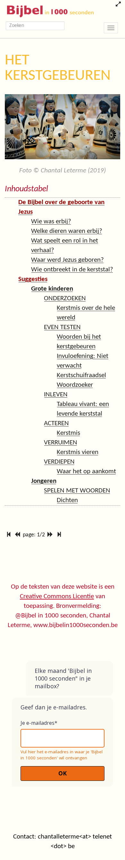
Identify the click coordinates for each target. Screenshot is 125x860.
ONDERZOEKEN (65, 298)
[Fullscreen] (118, 5)
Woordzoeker (75, 385)
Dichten (67, 500)
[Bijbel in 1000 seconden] (48, 10)
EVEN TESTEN (62, 327)
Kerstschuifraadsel (81, 375)
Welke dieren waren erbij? (66, 231)
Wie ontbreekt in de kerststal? (72, 269)
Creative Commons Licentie (57, 596)
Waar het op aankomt (86, 471)
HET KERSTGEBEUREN (58, 68)
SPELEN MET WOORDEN (77, 490)
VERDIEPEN (59, 462)
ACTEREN (56, 423)
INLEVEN (56, 394)
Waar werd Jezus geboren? (67, 260)
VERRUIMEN (60, 442)
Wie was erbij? (51, 221)
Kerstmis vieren (77, 452)
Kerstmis (68, 433)
